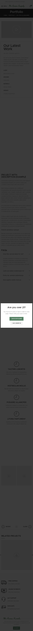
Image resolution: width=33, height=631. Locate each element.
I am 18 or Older (16, 318)
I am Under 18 (16, 323)
